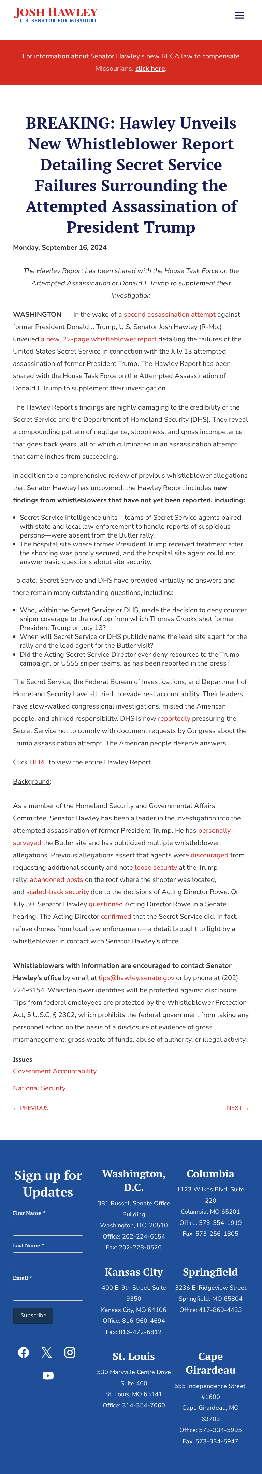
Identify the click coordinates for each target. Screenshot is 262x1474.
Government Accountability (55, 1071)
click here (150, 68)
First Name (29, 1213)
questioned (106, 904)
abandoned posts (56, 879)
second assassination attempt (170, 314)
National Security (39, 1088)
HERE (38, 762)
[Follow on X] (47, 1352)
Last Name (28, 1245)
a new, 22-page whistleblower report (99, 339)
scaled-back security (57, 892)
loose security (156, 867)
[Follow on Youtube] (48, 1375)
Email (22, 1278)
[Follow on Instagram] (70, 1352)
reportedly (174, 718)
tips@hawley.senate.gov (136, 978)
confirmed (116, 916)
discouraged (210, 855)
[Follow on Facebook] (23, 1352)
